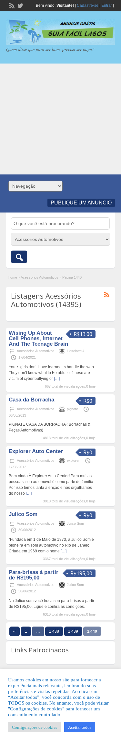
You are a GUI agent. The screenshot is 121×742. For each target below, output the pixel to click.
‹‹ (14, 631)
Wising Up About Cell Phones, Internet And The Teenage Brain (38, 338)
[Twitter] (19, 5)
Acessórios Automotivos (39, 277)
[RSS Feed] (11, 5)
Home (12, 277)
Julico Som (23, 514)
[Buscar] (19, 257)
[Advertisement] (60, 119)
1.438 (54, 631)
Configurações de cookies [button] (34, 727)
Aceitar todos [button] (79, 727)
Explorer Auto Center (36, 451)
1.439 (73, 631)
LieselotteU (75, 351)
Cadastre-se (87, 5)
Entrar (106, 5)
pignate (72, 409)
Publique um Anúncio (81, 202)
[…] (57, 378)
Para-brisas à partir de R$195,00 (33, 575)
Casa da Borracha (31, 400)
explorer (73, 460)
